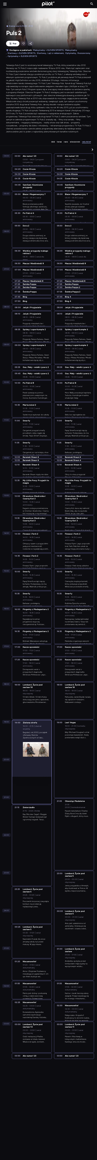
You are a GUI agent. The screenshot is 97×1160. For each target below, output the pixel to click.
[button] (92, 149)
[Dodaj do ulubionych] (23, 43)
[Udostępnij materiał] (31, 43)
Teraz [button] (59, 142)
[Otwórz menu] (5, 4)
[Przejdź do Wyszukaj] (91, 4)
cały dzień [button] (86, 142)
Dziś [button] (53, 142)
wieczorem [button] (75, 142)
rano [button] (66, 142)
